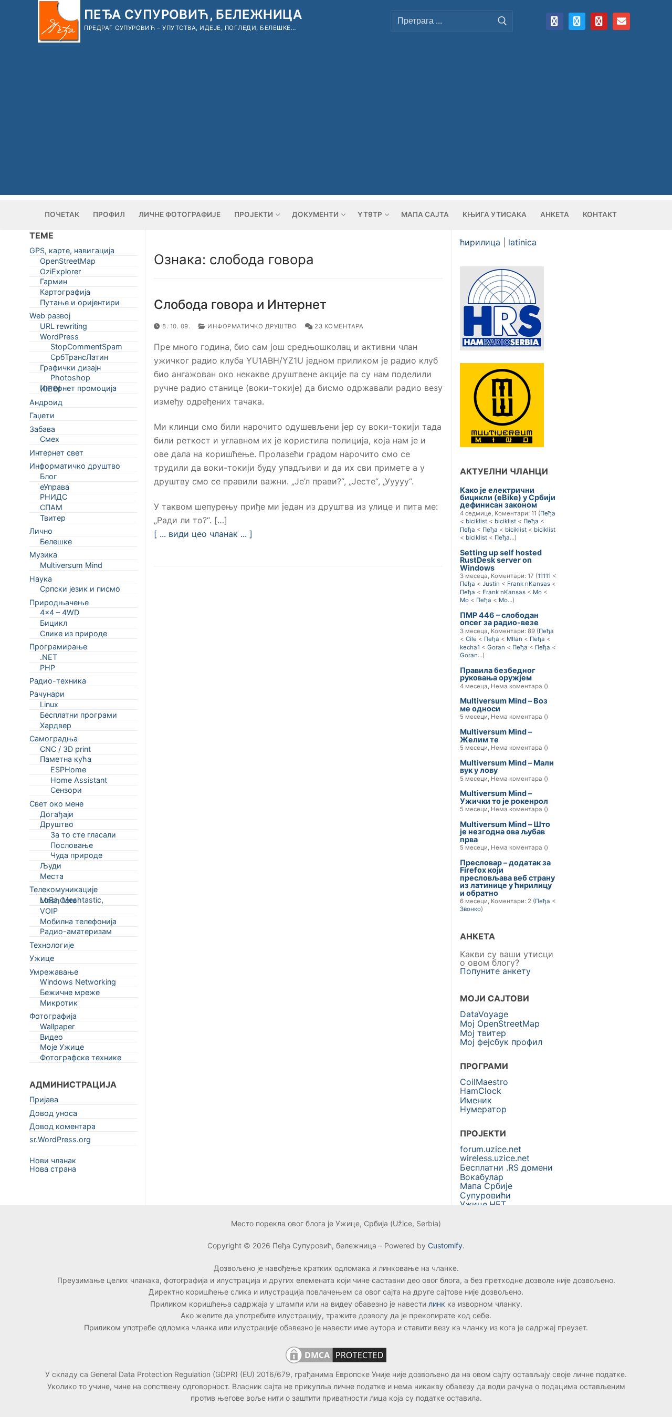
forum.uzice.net (490, 1149)
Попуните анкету (495, 971)
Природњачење (59, 604)
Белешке (56, 543)
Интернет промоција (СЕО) (78, 390)
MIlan (514, 639)
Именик (476, 1100)
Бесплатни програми (78, 717)
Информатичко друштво (251, 326)
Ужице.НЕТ (483, 1204)
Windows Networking (78, 983)
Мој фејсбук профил (501, 1042)
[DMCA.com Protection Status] (336, 1362)
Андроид (45, 404)
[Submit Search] (502, 21)
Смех (49, 441)
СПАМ (51, 509)
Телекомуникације (63, 891)
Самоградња (53, 740)
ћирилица (480, 242)
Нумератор (483, 1109)
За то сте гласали (83, 836)
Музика (43, 556)
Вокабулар (481, 1177)
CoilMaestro (484, 1082)
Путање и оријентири (80, 304)
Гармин (53, 283)
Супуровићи (485, 1195)
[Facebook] (554, 21)
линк (436, 1303)
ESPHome (68, 771)
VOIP (49, 913)
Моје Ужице (62, 1049)
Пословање (71, 847)
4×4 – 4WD (59, 614)
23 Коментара (338, 326)
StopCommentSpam (86, 348)
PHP (47, 669)
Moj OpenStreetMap (500, 1023)
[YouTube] (599, 21)
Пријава (43, 1101)
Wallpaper (57, 1028)
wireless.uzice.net (495, 1158)
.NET (48, 659)
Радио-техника (57, 682)
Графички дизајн (70, 369)
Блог (48, 478)
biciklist (476, 521)
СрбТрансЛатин (79, 359)
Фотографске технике (80, 1059)
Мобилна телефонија (78, 923)
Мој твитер (483, 1033)
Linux (49, 706)
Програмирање (58, 648)
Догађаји (57, 816)
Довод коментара (62, 1128)
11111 (544, 576)
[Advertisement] (336, 121)
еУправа (54, 489)
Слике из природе (73, 635)
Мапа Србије (486, 1186)
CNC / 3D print (65, 751)
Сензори (66, 792)
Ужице (41, 960)
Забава (42, 431)
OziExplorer (60, 273)
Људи (50, 867)
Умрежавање (53, 973)
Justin (491, 583)
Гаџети (42, 417)
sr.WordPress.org (60, 1141)
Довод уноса (53, 1115)
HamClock (480, 1090)
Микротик (59, 1004)
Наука (40, 580)
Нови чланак (52, 1160)
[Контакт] (621, 21)
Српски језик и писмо (80, 590)
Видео (51, 1039)
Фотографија (53, 1018)
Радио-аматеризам (76, 933)
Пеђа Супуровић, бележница (193, 14)
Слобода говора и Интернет (240, 304)
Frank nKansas (528, 583)
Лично (40, 533)
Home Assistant (78, 782)
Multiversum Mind (71, 567)
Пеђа (547, 513)
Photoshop (70, 379)
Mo (537, 592)
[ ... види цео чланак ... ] (203, 534)
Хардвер (55, 727)
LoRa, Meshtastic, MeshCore (71, 902)
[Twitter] (577, 21)
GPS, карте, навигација (71, 252)
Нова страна (52, 1168)
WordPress (59, 338)
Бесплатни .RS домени (506, 1167)
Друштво (57, 826)
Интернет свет (56, 454)
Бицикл (53, 625)
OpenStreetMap (68, 263)
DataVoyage (484, 1014)
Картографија (65, 294)
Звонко (470, 909)
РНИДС (53, 499)
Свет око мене (56, 805)
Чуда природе (76, 857)
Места (52, 878)
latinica (522, 242)
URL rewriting (63, 328)
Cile (471, 639)
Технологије (51, 947)
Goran (496, 647)
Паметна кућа (65, 761)
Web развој (49, 317)
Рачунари (47, 696)
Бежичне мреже (70, 994)
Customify (445, 1245)
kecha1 (470, 647)
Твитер (53, 520)
